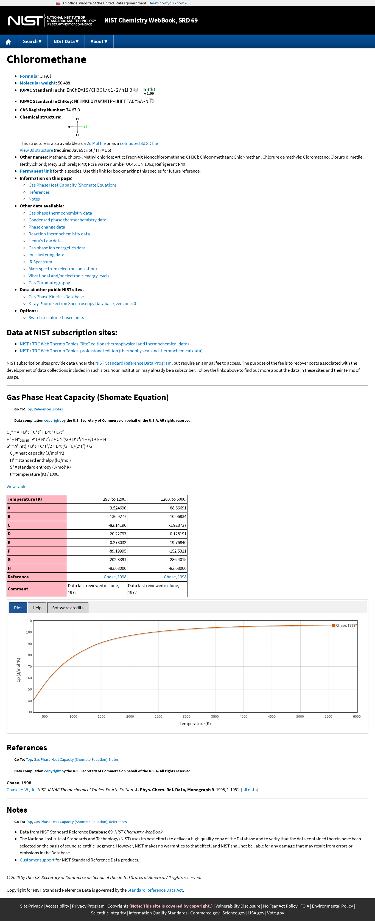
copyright (52, 420)
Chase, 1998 (115, 577)
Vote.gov (275, 913)
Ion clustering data (47, 255)
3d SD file (149, 143)
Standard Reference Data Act (155, 890)
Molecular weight (38, 83)
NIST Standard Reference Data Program (133, 363)
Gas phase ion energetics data (57, 248)
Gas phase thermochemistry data (60, 213)
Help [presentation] (37, 608)
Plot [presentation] (18, 608)
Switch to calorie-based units (56, 317)
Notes (34, 199)
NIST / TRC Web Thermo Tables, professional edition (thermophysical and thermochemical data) (111, 351)
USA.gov (256, 913)
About (97, 41)
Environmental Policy (332, 906)
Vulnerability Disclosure (238, 906)
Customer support (37, 860)
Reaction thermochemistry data (59, 234)
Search (30, 41)
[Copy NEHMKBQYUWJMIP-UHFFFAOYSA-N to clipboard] (151, 102)
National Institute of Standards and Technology (52, 20)
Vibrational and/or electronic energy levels (69, 276)
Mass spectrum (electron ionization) (63, 269)
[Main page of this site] (8, 41)
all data (249, 790)
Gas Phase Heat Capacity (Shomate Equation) (72, 185)
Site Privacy (31, 906)
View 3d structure (36, 150)
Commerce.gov (205, 913)
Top (29, 409)
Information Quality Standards (158, 913)
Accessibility (57, 906)
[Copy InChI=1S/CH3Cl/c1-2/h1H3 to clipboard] (135, 91)
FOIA (304, 906)
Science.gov (233, 913)
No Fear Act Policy (280, 906)
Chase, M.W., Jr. (21, 790)
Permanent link (36, 171)
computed (130, 143)
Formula (28, 76)
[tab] (18, 607)
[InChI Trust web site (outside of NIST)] (149, 94)
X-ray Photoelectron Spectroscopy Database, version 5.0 (82, 303)
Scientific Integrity (108, 913)
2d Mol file (96, 143)
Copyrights (117, 906)
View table (16, 486)
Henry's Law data (45, 241)
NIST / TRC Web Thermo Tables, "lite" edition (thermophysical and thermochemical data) (104, 344)
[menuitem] (8, 41)
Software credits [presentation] (67, 608)
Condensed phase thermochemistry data (68, 220)
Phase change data (47, 227)
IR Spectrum (40, 262)
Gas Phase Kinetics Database (56, 297)
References (39, 192)
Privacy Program (88, 906)
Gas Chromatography (49, 283)
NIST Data (64, 41)
